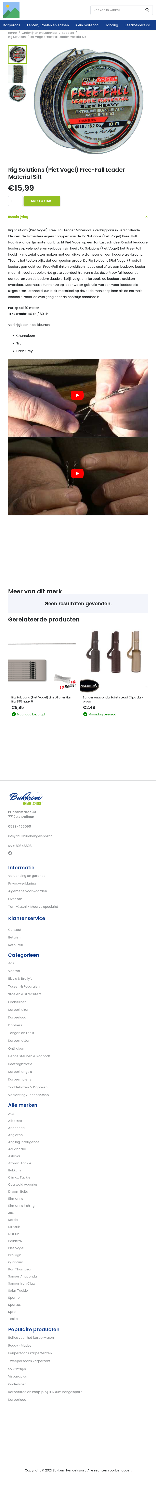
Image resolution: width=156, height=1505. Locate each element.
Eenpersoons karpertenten (30, 1353)
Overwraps (17, 1368)
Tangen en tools (21, 1033)
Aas (11, 963)
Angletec (15, 1135)
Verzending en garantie (27, 875)
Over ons (15, 899)
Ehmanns (15, 1198)
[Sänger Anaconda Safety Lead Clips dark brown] (114, 660)
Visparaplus (17, 1376)
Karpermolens (19, 1079)
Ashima (14, 1156)
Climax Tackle (19, 1177)
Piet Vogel (16, 1248)
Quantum (15, 1262)
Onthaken (16, 1048)
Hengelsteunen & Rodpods (29, 1056)
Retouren (15, 945)
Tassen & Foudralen (24, 986)
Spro (12, 1311)
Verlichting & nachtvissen (28, 1095)
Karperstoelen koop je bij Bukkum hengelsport (45, 1392)
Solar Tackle (18, 1290)
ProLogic (15, 1255)
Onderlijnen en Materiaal (39, 33)
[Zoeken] (147, 10)
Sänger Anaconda (22, 1276)
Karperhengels (20, 1071)
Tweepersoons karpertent (29, 1361)
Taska (13, 1318)
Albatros (15, 1120)
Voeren (14, 971)
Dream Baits (18, 1191)
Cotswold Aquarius (23, 1184)
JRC (11, 1212)
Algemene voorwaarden (27, 891)
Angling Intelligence (23, 1142)
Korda (13, 1219)
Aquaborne (17, 1149)
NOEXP (13, 1234)
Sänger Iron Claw (21, 1283)
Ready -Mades (19, 1345)
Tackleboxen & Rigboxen (28, 1087)
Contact (15, 929)
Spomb (14, 1297)
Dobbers (15, 1025)
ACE (11, 1113)
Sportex (14, 1304)
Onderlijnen (17, 1002)
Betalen (14, 937)
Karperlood (17, 1017)
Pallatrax (15, 1241)
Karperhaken (18, 1009)
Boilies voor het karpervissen (31, 1337)
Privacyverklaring (22, 883)
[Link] (11, 10)
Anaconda (16, 1128)
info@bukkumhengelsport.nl (30, 836)
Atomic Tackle (19, 1163)
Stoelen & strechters (24, 994)
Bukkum (14, 1170)
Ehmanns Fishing (21, 1205)
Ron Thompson (20, 1269)
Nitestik (14, 1227)
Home (12, 33)
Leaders (68, 33)
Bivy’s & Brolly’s (20, 978)
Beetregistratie (20, 1064)
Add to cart (42, 201)
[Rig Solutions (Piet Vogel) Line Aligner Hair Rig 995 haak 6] (42, 660)
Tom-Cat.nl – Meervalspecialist (33, 906)
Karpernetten (19, 1040)
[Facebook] (10, 853)
